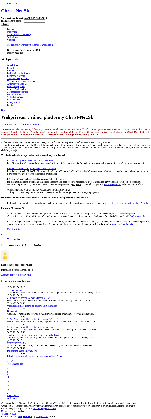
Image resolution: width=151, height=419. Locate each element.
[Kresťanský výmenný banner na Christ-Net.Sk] (30, 45)
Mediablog (12, 32)
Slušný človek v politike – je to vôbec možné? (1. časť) (32, 319)
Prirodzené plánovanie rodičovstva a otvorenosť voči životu (35, 356)
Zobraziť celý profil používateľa (16, 274)
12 (8, 382)
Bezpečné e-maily (15, 94)
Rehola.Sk (12, 70)
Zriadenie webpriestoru (18, 78)
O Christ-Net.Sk (137, 216)
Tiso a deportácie (15, 290)
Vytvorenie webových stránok (21, 81)
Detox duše (12, 311)
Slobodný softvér (15, 97)
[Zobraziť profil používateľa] (5, 260)
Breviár (10, 29)
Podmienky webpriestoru (18, 73)
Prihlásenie (12, 3)
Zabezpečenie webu (16, 89)
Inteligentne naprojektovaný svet (22, 351)
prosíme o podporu (112, 184)
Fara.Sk (10, 68)
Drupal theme (25, 416)
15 (8, 390)
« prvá (10, 361)
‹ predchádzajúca (15, 364)
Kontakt (11, 105)
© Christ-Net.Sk (8, 414)
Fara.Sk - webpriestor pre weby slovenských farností (31, 160)
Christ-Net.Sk (15, 10)
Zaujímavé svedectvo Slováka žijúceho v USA (29, 298)
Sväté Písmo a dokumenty (19, 34)
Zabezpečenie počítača (17, 91)
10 (8, 377)
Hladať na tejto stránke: (12, 21)
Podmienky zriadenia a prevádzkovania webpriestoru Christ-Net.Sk (116, 203)
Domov (4, 110)
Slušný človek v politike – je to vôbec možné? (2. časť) (32, 327)
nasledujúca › (13, 395)
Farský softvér (13, 102)
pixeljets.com (42, 416)
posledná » (12, 398)
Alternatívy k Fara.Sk (17, 84)
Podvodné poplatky (16, 86)
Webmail (11, 40)
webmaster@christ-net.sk (44, 408)
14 (8, 387)
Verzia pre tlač (13, 239)
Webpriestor (12, 37)
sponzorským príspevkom (123, 224)
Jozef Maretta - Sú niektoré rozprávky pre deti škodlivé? (33, 335)
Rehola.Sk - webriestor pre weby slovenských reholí (31, 168)
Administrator (33, 124)
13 (8, 385)
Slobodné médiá (14, 99)
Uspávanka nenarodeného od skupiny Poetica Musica (32, 306)
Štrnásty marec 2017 (16, 343)
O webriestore (13, 65)
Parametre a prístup (16, 76)
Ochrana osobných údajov (13, 411)
